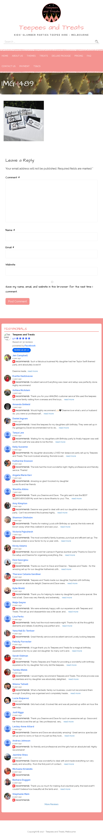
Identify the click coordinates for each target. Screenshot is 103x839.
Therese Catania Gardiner (26, 574)
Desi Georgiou (20, 560)
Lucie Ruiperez (20, 698)
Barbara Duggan (21, 780)
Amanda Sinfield (21, 404)
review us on (20, 350)
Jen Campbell (20, 355)
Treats (43, 56)
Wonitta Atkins (20, 489)
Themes (31, 56)
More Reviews (51, 804)
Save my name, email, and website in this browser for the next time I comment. (49, 289)
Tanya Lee (18, 432)
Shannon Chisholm (22, 517)
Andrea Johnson (21, 740)
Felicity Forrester (22, 641)
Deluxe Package (61, 56)
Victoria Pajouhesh (22, 531)
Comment (12, 177)
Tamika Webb (19, 670)
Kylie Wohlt (18, 588)
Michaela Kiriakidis (22, 769)
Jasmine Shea (20, 755)
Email (9, 247)
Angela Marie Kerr (22, 475)
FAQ (89, 56)
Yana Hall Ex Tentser (23, 630)
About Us (17, 56)
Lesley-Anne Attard (23, 726)
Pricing (78, 56)
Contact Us (9, 66)
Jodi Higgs (18, 712)
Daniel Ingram (20, 418)
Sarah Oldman (20, 656)
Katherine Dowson (22, 461)
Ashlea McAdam (21, 390)
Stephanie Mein (20, 794)
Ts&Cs (37, 66)
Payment (24, 66)
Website (10, 265)
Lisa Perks (18, 616)
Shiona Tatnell (20, 684)
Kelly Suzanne (20, 447)
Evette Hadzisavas (22, 376)
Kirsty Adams (19, 546)
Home (5, 56)
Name (10, 230)
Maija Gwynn (19, 602)
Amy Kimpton (19, 503)
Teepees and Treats (51, 27)
